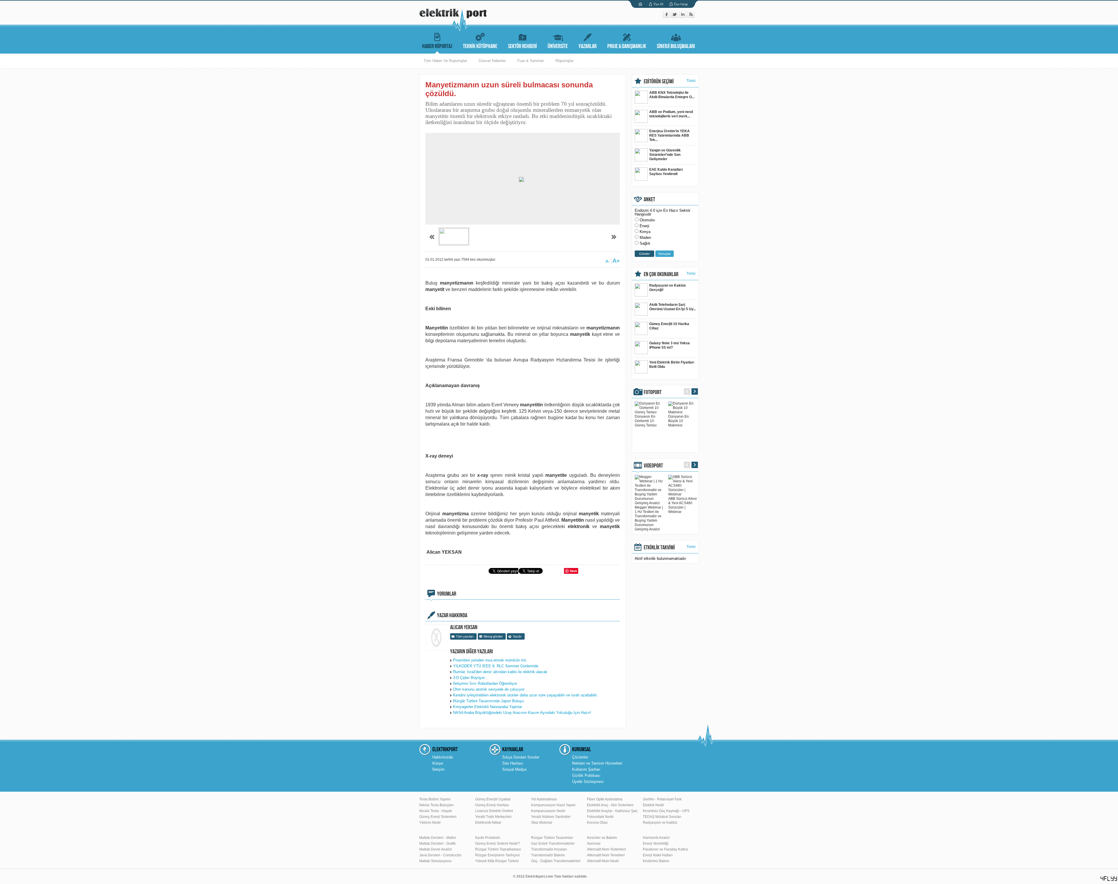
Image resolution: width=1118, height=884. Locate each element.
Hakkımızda (442, 757)
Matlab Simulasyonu (435, 861)
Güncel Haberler (492, 61)
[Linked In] (683, 16)
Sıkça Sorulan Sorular (520, 757)
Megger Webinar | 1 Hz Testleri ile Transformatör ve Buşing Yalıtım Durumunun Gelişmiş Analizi (649, 518)
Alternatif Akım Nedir (603, 861)
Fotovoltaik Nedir (600, 816)
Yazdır (517, 636)
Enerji (644, 226)
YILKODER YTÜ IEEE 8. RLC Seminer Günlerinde (495, 666)
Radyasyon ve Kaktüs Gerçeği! (667, 287)
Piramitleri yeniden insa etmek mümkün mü (489, 660)
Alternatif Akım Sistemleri (606, 849)
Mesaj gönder (493, 636)
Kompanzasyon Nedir (548, 811)
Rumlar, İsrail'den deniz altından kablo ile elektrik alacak (500, 672)
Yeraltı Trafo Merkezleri (493, 816)
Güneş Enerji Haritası (492, 805)
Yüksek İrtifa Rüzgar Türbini (497, 861)
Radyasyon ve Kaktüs (660, 822)
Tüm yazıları (465, 636)
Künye (437, 763)
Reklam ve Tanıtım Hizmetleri (597, 763)
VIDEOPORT (653, 465)
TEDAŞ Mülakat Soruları (662, 816)
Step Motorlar (541, 822)
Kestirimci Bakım (656, 861)
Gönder (644, 253)
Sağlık (645, 243)
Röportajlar (565, 61)
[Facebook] (667, 16)
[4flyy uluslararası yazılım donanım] (1109, 879)
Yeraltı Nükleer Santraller (551, 816)
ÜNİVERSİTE (558, 46)
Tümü (691, 81)
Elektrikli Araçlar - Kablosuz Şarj (612, 811)
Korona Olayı (597, 822)
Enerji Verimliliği (655, 843)
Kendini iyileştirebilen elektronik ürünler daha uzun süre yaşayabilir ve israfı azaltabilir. (525, 695)
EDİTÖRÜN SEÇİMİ (659, 81)
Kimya (645, 232)
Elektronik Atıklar (488, 822)
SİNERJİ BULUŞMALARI (676, 46)
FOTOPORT (652, 392)
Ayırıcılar (594, 843)
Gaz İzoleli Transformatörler (553, 843)
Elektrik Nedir (653, 805)
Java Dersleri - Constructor (440, 855)
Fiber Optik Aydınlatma (604, 799)
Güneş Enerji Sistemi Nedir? (497, 843)
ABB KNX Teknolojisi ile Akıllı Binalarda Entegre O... (671, 95)
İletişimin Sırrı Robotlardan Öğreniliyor (485, 683)
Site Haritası (512, 763)
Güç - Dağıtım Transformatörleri (556, 861)
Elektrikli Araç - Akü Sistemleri (610, 805)
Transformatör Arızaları (549, 849)
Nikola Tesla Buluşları (436, 805)
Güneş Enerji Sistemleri (438, 816)
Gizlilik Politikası (586, 775)
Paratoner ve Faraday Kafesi (665, 849)
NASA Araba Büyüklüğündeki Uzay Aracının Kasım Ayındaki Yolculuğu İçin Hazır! (522, 712)
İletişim (438, 769)
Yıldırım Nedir (430, 822)
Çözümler (580, 757)
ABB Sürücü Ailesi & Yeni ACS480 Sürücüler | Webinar (682, 505)
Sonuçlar (664, 253)
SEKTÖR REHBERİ (522, 46)
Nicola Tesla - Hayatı (435, 811)
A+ (616, 260)
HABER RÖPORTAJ (437, 46)
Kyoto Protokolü (487, 837)
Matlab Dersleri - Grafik (437, 843)
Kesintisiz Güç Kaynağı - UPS (666, 811)
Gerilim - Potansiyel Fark (662, 799)
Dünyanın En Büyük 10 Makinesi (678, 420)
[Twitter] (675, 16)
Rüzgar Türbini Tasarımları (552, 837)
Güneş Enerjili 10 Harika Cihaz (669, 326)
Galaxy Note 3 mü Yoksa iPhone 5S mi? (669, 345)
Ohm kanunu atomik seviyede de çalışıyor (488, 689)
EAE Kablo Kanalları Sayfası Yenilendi (666, 171)
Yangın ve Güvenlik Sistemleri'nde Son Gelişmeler (665, 154)
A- (608, 261)
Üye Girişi (681, 4)
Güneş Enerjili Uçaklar (493, 799)
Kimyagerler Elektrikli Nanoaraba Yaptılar (487, 707)
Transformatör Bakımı (548, 855)
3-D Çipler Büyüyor (469, 677)
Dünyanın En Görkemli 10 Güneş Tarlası (646, 420)
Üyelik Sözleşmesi (588, 782)
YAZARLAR (588, 46)
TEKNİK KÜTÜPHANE (480, 46)
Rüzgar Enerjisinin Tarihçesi (497, 855)
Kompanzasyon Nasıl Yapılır (553, 805)
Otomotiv (647, 220)
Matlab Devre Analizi (435, 849)
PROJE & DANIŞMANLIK (626, 46)
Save (573, 571)
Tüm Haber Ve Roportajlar (445, 61)
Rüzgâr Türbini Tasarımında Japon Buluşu (488, 701)
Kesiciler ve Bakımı (602, 837)
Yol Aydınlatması (544, 799)
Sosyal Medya (514, 769)
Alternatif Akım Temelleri (606, 855)
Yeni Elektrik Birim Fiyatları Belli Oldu (671, 364)
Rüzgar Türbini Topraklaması (498, 849)
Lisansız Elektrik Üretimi (494, 811)
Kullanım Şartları (586, 769)
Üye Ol (658, 4)
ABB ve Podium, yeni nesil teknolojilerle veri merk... (671, 114)
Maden (645, 237)
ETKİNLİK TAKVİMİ (659, 547)
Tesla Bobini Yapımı (434, 799)
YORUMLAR (446, 593)
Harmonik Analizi (656, 837)
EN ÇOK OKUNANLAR (661, 274)
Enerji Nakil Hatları (658, 855)
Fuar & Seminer (530, 61)
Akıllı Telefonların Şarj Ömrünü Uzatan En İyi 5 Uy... (672, 307)
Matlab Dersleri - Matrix (437, 837)
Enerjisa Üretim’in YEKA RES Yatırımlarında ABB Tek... (669, 135)
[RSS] (690, 16)
